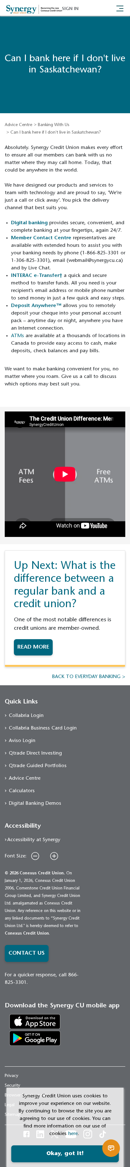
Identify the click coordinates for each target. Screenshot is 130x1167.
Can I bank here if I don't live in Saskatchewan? (55, 132)
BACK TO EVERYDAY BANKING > (88, 676)
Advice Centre (18, 125)
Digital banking (29, 222)
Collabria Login (26, 715)
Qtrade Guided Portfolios (38, 765)
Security (12, 1086)
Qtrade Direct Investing (35, 753)
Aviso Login (22, 740)
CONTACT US (27, 953)
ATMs (17, 335)
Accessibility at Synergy (33, 839)
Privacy (11, 1076)
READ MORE (33, 647)
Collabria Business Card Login (43, 728)
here (73, 1133)
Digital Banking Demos (35, 803)
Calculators (22, 790)
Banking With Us (53, 125)
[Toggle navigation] (120, 7)
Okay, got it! (65, 1154)
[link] (35, 1021)
